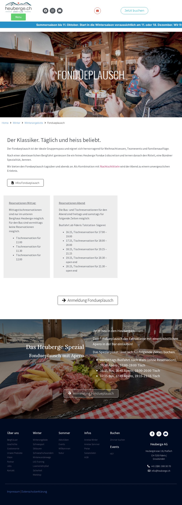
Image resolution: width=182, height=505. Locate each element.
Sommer (64, 433)
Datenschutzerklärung (34, 491)
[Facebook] (45, 11)
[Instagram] (52, 11)
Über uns (13, 433)
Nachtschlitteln (110, 166)
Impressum (13, 491)
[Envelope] (60, 11)
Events (114, 447)
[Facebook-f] (152, 433)
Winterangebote (34, 122)
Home (5, 122)
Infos (87, 433)
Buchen (115, 433)
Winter (16, 122)
